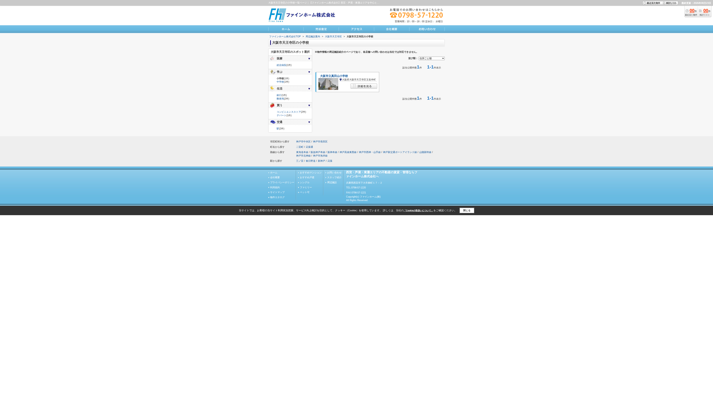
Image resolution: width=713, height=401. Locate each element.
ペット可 (305, 192)
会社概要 (275, 177)
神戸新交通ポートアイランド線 (400, 152)
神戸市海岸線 (320, 155)
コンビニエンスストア (289, 111)
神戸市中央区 (303, 141)
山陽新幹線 (425, 152)
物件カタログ (277, 197)
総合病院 (281, 65)
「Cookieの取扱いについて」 (418, 210)
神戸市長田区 (320, 141)
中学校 (280, 81)
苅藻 (330, 160)
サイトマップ (277, 192)
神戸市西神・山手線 (370, 152)
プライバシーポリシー (282, 182)
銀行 (279, 95)
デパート (281, 115)
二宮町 (299, 147)
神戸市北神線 (303, 155)
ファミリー (306, 187)
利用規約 (275, 187)
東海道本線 (302, 152)
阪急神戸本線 (318, 152)
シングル (305, 182)
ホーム (273, 172)
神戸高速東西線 (348, 152)
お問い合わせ (334, 172)
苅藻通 (309, 147)
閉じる (467, 210)
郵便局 (280, 98)
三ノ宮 (299, 160)
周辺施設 (332, 182)
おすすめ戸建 (307, 177)
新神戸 (321, 160)
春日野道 (310, 160)
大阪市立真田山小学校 (334, 75)
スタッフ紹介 (334, 177)
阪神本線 (332, 152)
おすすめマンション (311, 172)
